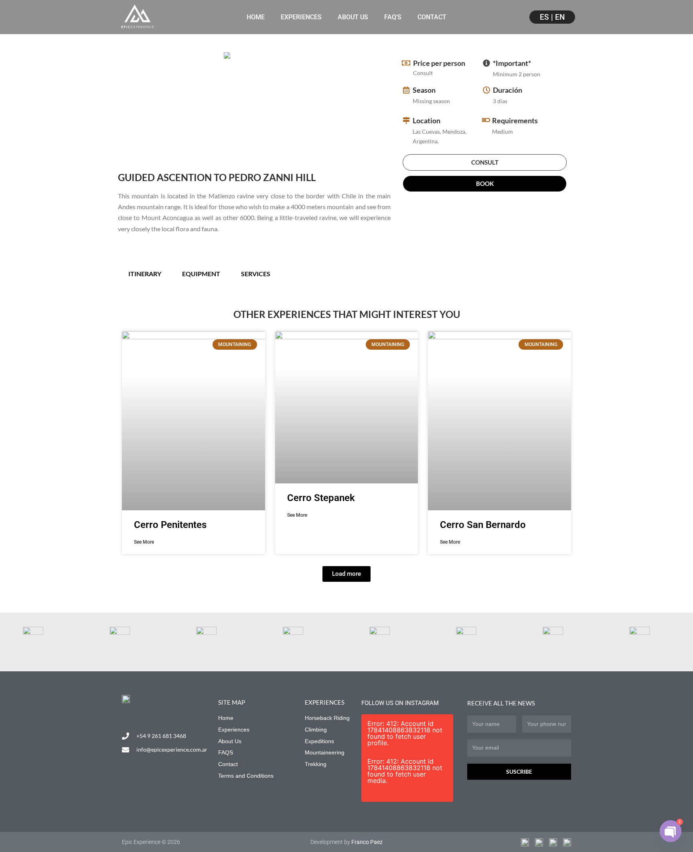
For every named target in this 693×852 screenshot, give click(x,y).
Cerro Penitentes (170, 524)
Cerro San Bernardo (483, 524)
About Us (353, 17)
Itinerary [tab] (144, 273)
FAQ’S (392, 17)
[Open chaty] (670, 831)
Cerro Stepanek (321, 497)
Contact (431, 17)
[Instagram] (125, 715)
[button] (346, 574)
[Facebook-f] (142, 715)
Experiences (301, 17)
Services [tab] (255, 273)
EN (560, 17)
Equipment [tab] (201, 273)
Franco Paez (367, 842)
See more (144, 542)
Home (256, 17)
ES (544, 17)
